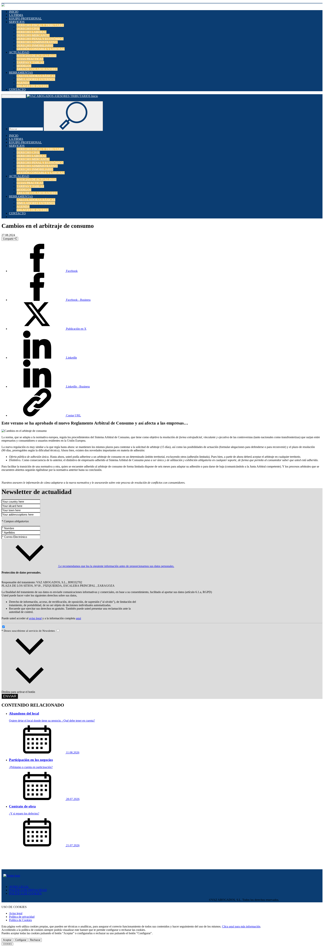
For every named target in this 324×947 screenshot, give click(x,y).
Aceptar (7, 940)
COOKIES (7, 944)
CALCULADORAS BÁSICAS (35, 76)
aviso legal (35, 618)
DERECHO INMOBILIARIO (34, 45)
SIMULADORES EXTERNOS (35, 79)
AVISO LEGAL (19, 886)
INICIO (13, 11)
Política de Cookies (20, 920)
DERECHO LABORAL (31, 32)
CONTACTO (17, 89)
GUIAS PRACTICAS (30, 59)
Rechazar (35, 940)
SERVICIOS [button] (17, 21)
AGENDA (23, 82)
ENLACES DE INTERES (32, 86)
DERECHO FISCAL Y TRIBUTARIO (40, 25)
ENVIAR (9, 696)
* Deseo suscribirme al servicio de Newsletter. (29, 630)
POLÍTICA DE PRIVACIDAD (28, 890)
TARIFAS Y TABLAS (30, 62)
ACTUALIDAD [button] (19, 52)
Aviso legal (15, 913)
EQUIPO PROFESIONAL (25, 18)
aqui (78, 618)
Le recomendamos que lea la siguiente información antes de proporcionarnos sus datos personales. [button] (116, 566)
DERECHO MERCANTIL (33, 35)
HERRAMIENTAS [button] (21, 72)
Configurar (20, 940)
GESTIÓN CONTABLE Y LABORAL (40, 48)
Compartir (8, 238)
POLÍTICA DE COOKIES (25, 893)
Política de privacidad (21, 916)
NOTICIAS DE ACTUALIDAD (36, 55)
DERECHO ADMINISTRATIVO (37, 42)
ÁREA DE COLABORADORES (37, 69)
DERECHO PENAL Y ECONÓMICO (40, 38)
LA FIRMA (16, 15)
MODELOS (23, 65)
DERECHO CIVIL (28, 28)
